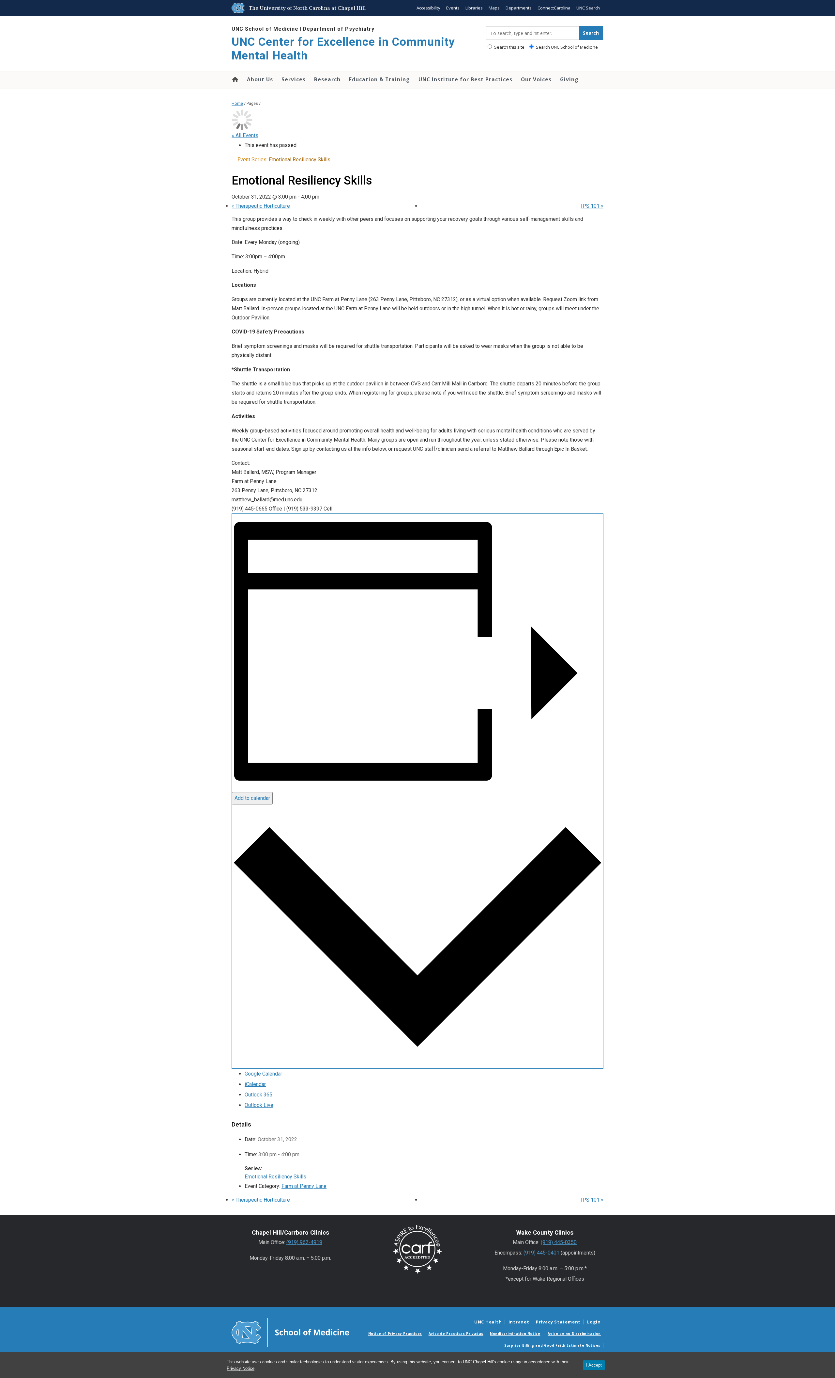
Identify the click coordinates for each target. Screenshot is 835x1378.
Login (594, 1322)
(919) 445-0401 (542, 1253)
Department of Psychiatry (338, 29)
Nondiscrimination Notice (515, 1333)
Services (293, 79)
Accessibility (428, 8)
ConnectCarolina (554, 8)
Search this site (508, 47)
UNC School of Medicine (265, 29)
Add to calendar (252, 798)
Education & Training (379, 79)
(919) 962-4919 (304, 1242)
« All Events (245, 135)
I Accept (594, 1365)
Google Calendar (263, 1074)
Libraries (474, 8)
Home (235, 79)
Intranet (519, 1322)
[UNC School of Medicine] (290, 1332)
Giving (569, 79)
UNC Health (488, 1322)
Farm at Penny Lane (303, 1186)
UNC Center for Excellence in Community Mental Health (343, 48)
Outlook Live (259, 1105)
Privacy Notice (240, 1368)
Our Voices (536, 79)
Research (327, 79)
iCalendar (255, 1084)
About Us (260, 79)
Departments (519, 8)
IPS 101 (592, 206)
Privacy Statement (558, 1322)
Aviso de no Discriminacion (574, 1333)
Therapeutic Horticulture (261, 206)
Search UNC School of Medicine (566, 47)
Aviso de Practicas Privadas (456, 1333)
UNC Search (588, 8)
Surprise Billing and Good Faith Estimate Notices (552, 1345)
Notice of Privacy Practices (395, 1333)
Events (453, 8)
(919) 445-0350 (559, 1242)
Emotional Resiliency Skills (275, 1177)
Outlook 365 (258, 1095)
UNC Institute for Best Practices (465, 79)
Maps (494, 8)
